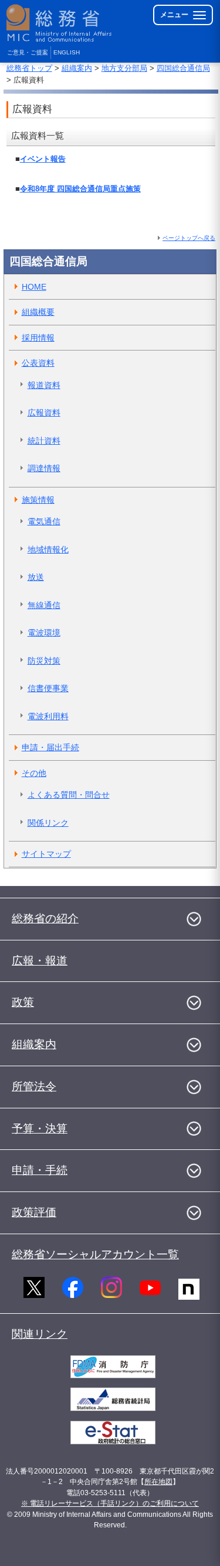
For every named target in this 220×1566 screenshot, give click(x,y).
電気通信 (44, 521)
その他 (34, 773)
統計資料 (44, 440)
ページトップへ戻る (189, 238)
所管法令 (34, 1086)
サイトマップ (46, 853)
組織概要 (38, 312)
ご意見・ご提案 (27, 52)
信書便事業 (48, 688)
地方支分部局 (124, 68)
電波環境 (44, 632)
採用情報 (38, 337)
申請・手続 (39, 1170)
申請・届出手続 (50, 747)
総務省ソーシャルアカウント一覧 (95, 1254)
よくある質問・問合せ (69, 794)
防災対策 (44, 660)
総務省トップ (29, 68)
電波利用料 (48, 716)
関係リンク (48, 822)
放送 (36, 577)
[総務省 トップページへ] (60, 23)
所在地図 (158, 1481)
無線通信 (44, 605)
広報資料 (44, 412)
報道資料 (44, 385)
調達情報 (44, 468)
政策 (23, 1002)
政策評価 (34, 1212)
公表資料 (38, 363)
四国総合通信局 (183, 68)
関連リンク (39, 1334)
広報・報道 (39, 960)
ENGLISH (66, 52)
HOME (34, 286)
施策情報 (38, 499)
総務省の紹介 (45, 918)
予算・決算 (39, 1128)
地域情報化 (48, 549)
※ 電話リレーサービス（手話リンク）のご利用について (110, 1503)
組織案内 (77, 68)
